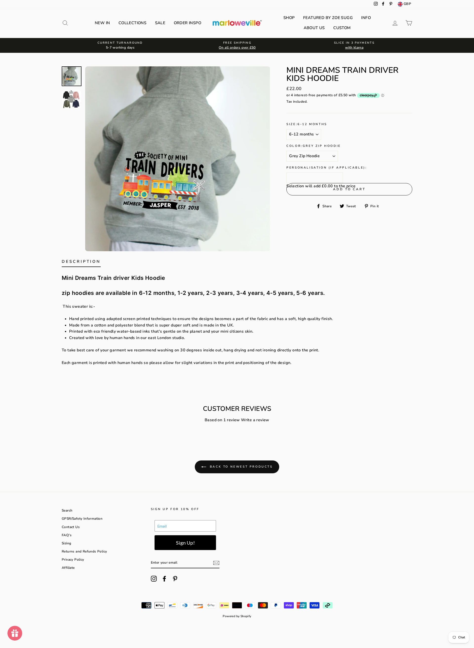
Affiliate (68, 567)
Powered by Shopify (237, 616)
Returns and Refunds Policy (84, 551)
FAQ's (67, 535)
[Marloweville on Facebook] (164, 579)
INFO (366, 17)
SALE (160, 23)
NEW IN (102, 23)
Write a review (255, 420)
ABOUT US (314, 28)
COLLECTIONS (132, 23)
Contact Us (71, 527)
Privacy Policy (73, 559)
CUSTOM (342, 28)
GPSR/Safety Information (82, 518)
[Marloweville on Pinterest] (175, 579)
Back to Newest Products (240, 467)
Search (67, 510)
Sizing (66, 543)
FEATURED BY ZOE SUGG (328, 17)
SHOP (289, 17)
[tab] (81, 263)
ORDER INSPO (187, 23)
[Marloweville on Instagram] (154, 579)
